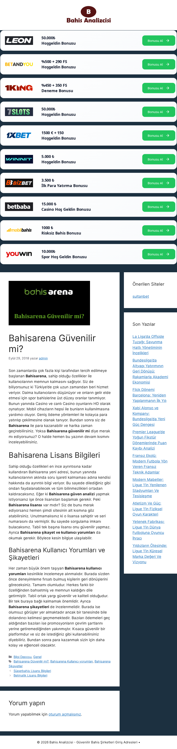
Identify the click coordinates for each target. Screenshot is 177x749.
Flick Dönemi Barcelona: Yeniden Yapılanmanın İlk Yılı (149, 395)
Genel (37, 657)
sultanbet (141, 296)
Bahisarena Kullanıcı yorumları (71, 661)
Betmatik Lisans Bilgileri (30, 675)
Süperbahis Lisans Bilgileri (32, 671)
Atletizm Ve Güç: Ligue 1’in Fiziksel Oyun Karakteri (147, 508)
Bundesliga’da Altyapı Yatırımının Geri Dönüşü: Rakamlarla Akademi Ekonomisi (150, 371)
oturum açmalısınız (65, 714)
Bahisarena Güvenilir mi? (31, 661)
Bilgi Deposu (23, 657)
